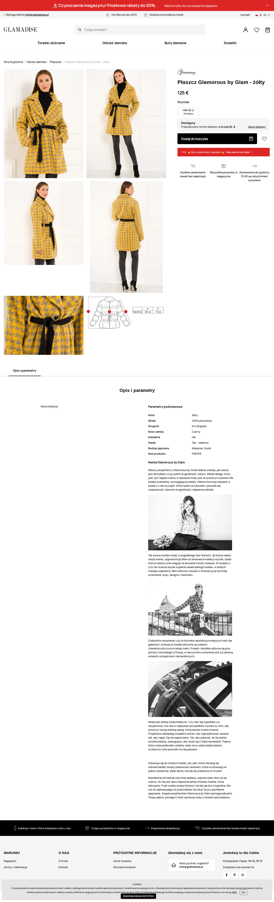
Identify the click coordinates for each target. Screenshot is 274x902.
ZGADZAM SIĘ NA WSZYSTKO (138, 896)
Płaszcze (55, 62)
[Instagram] (242, 875)
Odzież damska (36, 62)
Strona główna (13, 62)
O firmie (63, 861)
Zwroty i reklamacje (15, 867)
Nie (243, 892)
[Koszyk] (267, 30)
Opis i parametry (24, 370)
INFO (234, 892)
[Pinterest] (234, 875)
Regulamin (10, 861)
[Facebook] (226, 875)
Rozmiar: (183, 102)
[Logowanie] (245, 30)
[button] (267, 5)
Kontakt (245, 15)
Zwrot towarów (122, 861)
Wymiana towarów (124, 867)
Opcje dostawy (257, 126)
